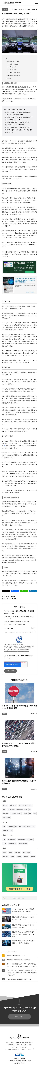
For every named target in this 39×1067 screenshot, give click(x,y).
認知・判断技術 (14, 64)
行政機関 (19, 856)
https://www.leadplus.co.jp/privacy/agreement (16, 651)
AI (30, 809)
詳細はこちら (19, 1016)
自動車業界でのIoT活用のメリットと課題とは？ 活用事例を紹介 (23, 942)
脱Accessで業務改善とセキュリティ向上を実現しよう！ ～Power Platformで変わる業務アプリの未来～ (22, 965)
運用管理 (24, 813)
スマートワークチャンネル (19, 1047)
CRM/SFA (10, 826)
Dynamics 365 (12, 843)
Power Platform (23, 843)
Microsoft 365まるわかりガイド (16, 955)
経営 (34, 813)
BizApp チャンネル (26, 1044)
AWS (31, 839)
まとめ (9, 78)
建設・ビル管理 (26, 852)
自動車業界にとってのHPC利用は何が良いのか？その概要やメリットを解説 (23, 934)
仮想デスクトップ (7, 830)
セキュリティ (13, 805)
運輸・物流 (5, 856)
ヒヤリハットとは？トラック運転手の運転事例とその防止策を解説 (23, 910)
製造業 (14, 599)
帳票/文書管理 (6, 817)
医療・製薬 (17, 852)
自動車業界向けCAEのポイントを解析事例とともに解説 (23, 926)
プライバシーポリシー (27, 1049)
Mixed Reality (31, 826)
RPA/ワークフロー (20, 826)
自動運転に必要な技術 (13, 61)
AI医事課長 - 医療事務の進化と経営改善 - (19, 959)
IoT (5, 445)
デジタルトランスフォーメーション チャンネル (18, 1042)
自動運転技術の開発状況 (13, 75)
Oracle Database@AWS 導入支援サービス (19, 979)
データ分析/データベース (25, 805)
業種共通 (33, 856)
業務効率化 (5, 813)
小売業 (10, 852)
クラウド (5, 805)
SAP (4, 839)
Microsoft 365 (11, 839)
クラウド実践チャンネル (12, 1044)
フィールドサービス (23, 839)
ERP (4, 826)
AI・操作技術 (13, 67)
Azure (4, 843)
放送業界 (26, 856)
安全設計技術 (13, 69)
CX (30, 813)
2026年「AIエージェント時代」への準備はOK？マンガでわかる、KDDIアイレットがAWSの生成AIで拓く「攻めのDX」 (22, 973)
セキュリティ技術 (15, 72)
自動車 (5, 9)
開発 (4, 809)
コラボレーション (15, 813)
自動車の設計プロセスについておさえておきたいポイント (23, 918)
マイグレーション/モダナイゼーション (17, 809)
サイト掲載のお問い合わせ (12, 1049)
